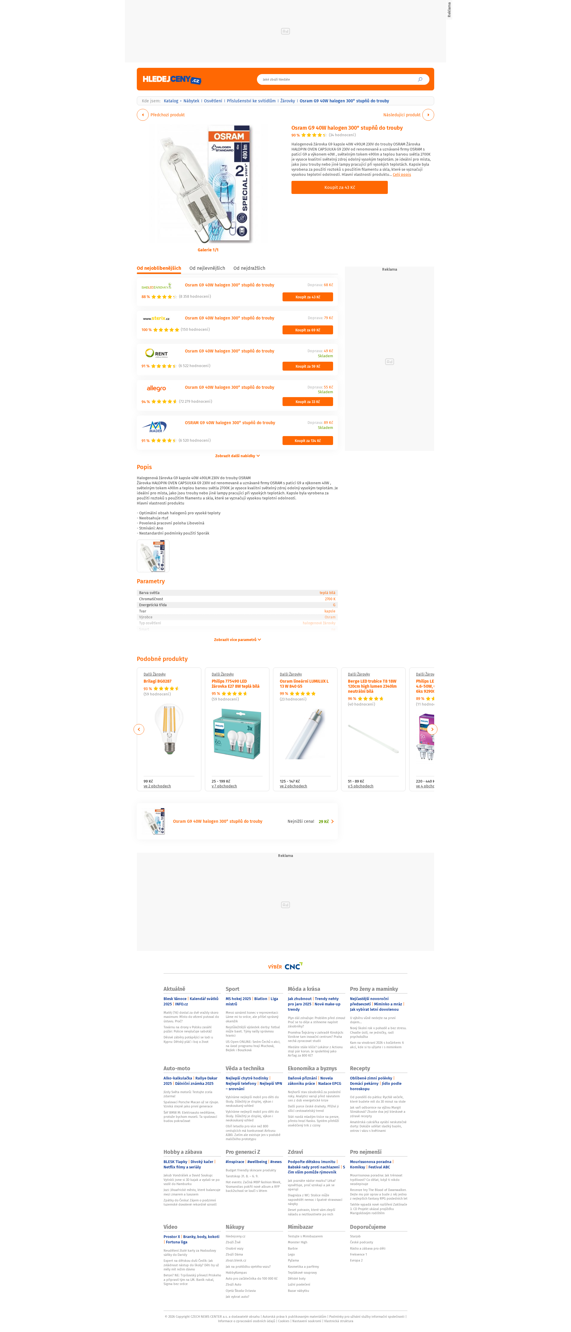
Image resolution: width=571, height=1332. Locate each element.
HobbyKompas (236, 1272)
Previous (139, 729)
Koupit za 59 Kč (308, 366)
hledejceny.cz (235, 1236)
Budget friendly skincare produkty (251, 1170)
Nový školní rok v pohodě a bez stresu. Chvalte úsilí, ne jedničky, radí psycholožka (378, 1032)
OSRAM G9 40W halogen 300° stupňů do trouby (230, 422)
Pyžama (293, 1260)
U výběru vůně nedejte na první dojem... (373, 1020)
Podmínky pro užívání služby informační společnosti (366, 1316)
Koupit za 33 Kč (308, 401)
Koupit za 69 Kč (307, 330)
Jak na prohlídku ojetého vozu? (248, 1266)
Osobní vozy (234, 1248)
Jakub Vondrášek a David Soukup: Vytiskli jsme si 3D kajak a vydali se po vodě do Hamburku (191, 1179)
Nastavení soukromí (306, 1321)
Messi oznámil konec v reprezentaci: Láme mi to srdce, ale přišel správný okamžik (252, 1017)
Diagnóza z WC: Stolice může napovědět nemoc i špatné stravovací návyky (315, 1199)
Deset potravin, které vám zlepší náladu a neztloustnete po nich (311, 1211)
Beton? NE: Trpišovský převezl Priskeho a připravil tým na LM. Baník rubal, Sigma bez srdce (192, 1279)
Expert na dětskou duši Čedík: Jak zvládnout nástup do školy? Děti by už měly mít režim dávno (191, 1265)
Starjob (355, 1236)
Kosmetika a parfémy (303, 1266)
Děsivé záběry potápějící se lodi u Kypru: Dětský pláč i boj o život (188, 1039)
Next (432, 729)
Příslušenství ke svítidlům (251, 101)
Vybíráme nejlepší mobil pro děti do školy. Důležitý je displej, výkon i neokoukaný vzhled (252, 1101)
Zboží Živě (233, 1242)
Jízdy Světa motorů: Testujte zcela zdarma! (188, 1094)
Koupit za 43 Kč (339, 187)
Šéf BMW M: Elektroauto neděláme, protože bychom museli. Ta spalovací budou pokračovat (190, 1116)
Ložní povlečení (299, 1284)
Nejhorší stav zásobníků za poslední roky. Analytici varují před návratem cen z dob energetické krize (314, 1096)
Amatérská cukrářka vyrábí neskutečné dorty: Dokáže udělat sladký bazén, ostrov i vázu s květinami (378, 1126)
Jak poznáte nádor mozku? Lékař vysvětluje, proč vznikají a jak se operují (311, 1185)
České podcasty (361, 1242)
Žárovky (287, 101)
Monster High (297, 1242)
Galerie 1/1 (208, 249)
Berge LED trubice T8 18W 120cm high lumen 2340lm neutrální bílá (372, 686)
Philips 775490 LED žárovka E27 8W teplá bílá (236, 683)
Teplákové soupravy (302, 1272)
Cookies (283, 1321)
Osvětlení (213, 101)
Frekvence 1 (358, 1254)
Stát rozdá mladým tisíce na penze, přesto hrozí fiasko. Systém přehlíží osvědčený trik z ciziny (313, 1121)
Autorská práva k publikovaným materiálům (294, 1316)
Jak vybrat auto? (237, 1296)
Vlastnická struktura (338, 1321)
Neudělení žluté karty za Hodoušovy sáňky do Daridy (190, 1252)
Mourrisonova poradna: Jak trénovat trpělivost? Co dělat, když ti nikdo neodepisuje (376, 1179)
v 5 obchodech (361, 786)
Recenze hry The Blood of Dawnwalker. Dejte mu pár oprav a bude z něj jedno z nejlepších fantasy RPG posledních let (378, 1194)
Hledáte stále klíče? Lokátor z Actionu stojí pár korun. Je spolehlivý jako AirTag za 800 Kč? (315, 1051)
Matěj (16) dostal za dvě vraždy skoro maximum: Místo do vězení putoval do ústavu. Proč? (191, 1017)
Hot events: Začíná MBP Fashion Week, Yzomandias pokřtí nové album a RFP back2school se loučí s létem (253, 1186)
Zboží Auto (233, 1284)
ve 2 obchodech (157, 786)
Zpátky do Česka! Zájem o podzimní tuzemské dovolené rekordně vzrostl (190, 1202)
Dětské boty (296, 1278)
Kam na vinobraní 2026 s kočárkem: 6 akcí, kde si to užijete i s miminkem (377, 1044)
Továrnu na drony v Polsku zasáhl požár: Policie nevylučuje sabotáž (188, 1029)
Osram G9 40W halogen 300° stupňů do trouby (347, 127)
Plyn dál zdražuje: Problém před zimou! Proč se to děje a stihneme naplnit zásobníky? (316, 1022)
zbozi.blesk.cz (236, 1260)
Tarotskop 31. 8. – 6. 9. (242, 1176)
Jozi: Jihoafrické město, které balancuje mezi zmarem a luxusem (192, 1191)
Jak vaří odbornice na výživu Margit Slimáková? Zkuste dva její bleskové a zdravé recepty (377, 1111)
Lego (291, 1254)
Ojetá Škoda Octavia (241, 1290)
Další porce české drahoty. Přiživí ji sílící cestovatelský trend (313, 1108)
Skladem (325, 356)
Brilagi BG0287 (158, 681)
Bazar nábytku (298, 1290)
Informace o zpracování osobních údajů (246, 1321)
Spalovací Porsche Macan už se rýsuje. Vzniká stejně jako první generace (191, 1104)
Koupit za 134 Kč (308, 440)
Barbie (293, 1248)
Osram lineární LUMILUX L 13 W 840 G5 (304, 683)
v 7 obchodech (224, 786)
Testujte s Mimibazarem (305, 1236)
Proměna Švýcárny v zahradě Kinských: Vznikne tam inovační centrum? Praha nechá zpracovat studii (315, 1036)
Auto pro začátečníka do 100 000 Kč (251, 1278)
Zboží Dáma (234, 1254)
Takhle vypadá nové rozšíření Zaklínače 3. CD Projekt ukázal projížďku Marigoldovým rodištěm (378, 1208)
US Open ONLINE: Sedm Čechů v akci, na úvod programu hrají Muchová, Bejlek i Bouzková (253, 1046)
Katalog (171, 101)
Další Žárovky (155, 674)
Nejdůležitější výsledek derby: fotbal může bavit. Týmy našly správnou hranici (253, 1031)
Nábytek (191, 101)
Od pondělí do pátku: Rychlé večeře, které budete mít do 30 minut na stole (378, 1099)
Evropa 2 (356, 1260)
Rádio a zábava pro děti (367, 1248)
